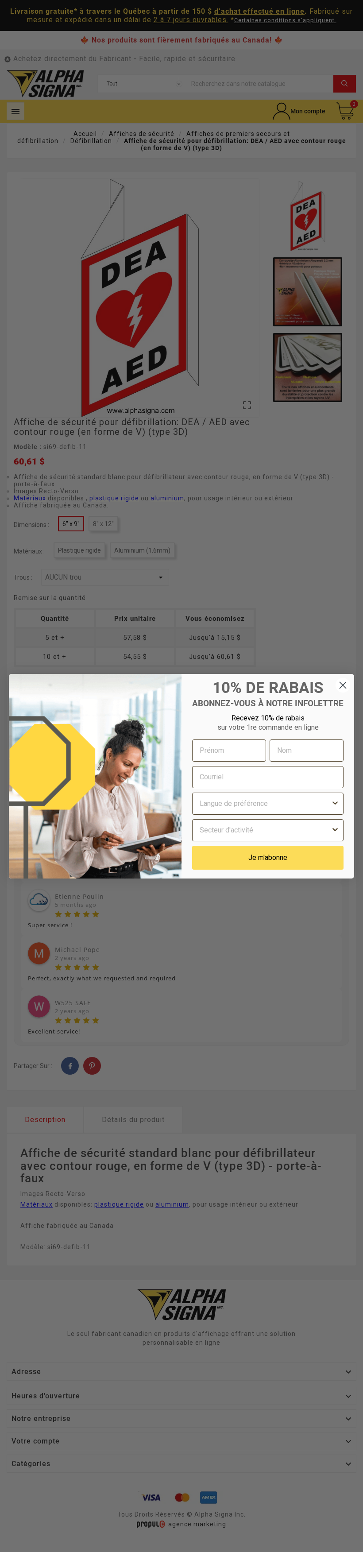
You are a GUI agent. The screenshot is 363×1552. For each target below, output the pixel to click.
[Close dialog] (343, 685)
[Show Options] (335, 803)
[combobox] (265, 803)
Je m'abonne (267, 857)
